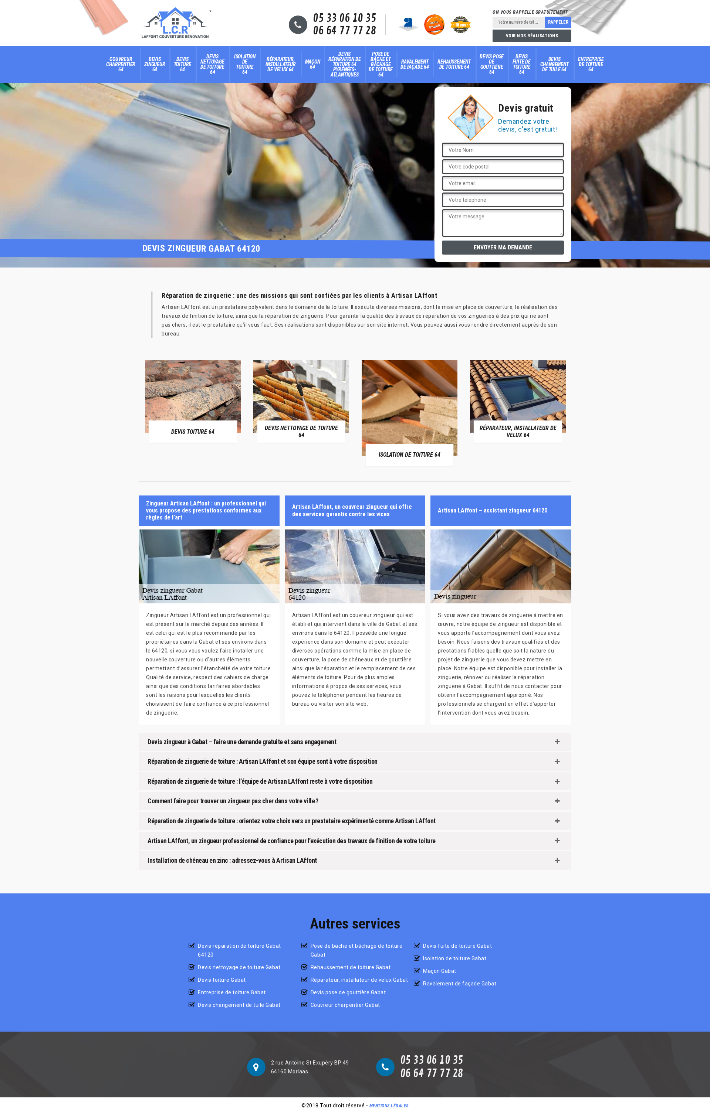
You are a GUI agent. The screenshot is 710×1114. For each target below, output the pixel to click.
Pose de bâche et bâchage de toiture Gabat (357, 950)
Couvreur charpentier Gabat (345, 1005)
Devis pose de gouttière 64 (492, 64)
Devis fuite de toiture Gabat (457, 946)
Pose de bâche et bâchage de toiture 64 (381, 64)
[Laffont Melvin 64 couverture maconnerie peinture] (175, 23)
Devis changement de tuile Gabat (239, 1005)
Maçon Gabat (439, 971)
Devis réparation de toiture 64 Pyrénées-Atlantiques (344, 64)
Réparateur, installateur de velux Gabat (359, 980)
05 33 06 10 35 (344, 18)
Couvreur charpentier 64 (120, 64)
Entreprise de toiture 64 (591, 64)
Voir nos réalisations (532, 35)
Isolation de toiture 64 (245, 64)
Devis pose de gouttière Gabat (348, 992)
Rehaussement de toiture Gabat (351, 967)
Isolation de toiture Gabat (454, 958)
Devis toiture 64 (183, 64)
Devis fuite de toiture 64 (521, 64)
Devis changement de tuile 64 (554, 64)
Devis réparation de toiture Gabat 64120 (239, 950)
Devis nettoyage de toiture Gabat (239, 967)
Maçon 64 (312, 64)
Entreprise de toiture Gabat (232, 992)
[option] (193, 401)
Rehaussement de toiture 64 (454, 64)
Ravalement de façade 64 (414, 64)
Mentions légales (389, 1105)
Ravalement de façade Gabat (459, 984)
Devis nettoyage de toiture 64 (212, 64)
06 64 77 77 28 (344, 31)
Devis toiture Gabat (222, 980)
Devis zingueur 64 (154, 64)
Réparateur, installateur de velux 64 (281, 64)
